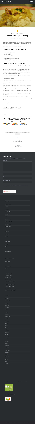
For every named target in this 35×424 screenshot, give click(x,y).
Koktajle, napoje (7, 216)
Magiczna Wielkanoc (8, 219)
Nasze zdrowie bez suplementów (9, 258)
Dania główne (13, 33)
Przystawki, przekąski (8, 226)
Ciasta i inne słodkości (8, 204)
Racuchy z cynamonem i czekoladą (9, 284)
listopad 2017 (7, 314)
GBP (20, 121)
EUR (12, 121)
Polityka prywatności (8, 251)
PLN (3, 121)
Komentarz (5, 160)
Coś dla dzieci (7, 206)
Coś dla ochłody (7, 201)
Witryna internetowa (7, 180)
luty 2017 (6, 325)
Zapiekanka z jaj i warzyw (8, 279)
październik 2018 (7, 300)
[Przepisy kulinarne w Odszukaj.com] (10, 394)
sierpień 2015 (7, 352)
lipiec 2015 (6, 354)
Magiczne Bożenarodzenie (8, 221)
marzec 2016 (7, 341)
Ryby (5, 229)
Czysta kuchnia (7, 268)
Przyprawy (6, 263)
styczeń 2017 (7, 327)
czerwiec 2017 (7, 318)
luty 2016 (6, 343)
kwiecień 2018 (7, 305)
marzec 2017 (7, 323)
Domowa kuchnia (7, 261)
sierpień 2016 (7, 332)
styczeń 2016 (7, 345)
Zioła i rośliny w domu (8, 266)
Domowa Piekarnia (7, 214)
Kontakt (6, 246)
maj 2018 (6, 303)
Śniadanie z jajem (7, 241)
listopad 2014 (7, 363)
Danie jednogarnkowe (8, 211)
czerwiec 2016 (7, 336)
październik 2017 (7, 316)
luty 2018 (6, 309)
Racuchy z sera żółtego (8, 288)
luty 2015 (6, 359)
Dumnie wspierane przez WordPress (11, 422)
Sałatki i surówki (7, 231)
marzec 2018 (7, 307)
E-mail (4, 176)
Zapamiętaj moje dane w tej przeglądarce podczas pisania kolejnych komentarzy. (15, 186)
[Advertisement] (11, 372)
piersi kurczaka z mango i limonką (24, 132)
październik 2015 (7, 350)
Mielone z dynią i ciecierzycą (9, 277)
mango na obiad (16, 132)
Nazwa (4, 172)
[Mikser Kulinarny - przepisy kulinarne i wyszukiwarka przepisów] (9, 390)
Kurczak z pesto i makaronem (9, 275)
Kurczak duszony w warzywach (9, 286)
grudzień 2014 (7, 361)
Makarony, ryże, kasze (20, 33)
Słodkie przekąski (7, 236)
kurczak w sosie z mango (9, 132)
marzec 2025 (7, 298)
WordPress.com (27, 422)
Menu (32, 1)
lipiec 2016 (6, 334)
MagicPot (16, 38)
